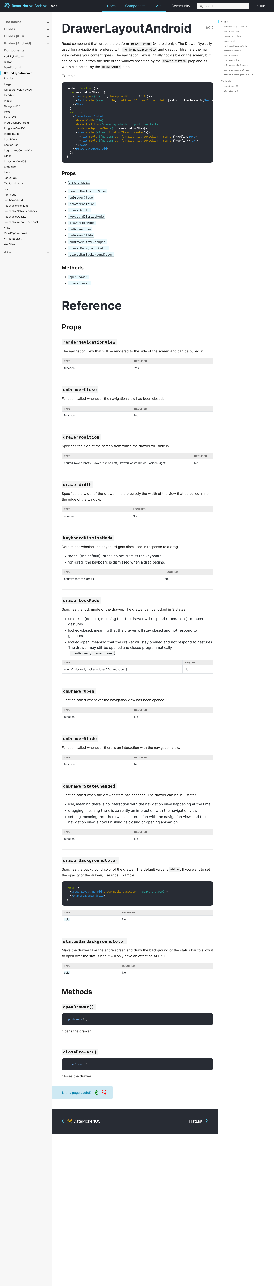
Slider (7, 155)
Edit (209, 27)
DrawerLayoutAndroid (18, 73)
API (159, 6)
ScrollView (10, 139)
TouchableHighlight (16, 205)
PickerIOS (10, 117)
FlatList (8, 78)
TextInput (10, 194)
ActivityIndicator (14, 56)
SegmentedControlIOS (18, 150)
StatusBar (10, 166)
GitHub (259, 6)
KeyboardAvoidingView (18, 89)
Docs (111, 6)
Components (135, 6)
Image (7, 84)
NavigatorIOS (12, 106)
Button (8, 62)
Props (224, 21)
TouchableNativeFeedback (20, 211)
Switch (8, 172)
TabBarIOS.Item (13, 183)
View (7, 227)
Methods (226, 81)
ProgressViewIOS (14, 128)
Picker (8, 111)
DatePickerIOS (13, 67)
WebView (9, 244)
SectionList (11, 144)
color (67, 919)
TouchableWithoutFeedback (21, 222)
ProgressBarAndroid (16, 122)
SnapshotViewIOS (15, 161)
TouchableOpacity (15, 216)
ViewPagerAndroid (15, 233)
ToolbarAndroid (13, 200)
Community (180, 6)
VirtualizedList (13, 238)
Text (6, 189)
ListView (9, 95)
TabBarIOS (10, 177)
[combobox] (223, 6)
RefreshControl (13, 133)
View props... (79, 182)
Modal (8, 100)
